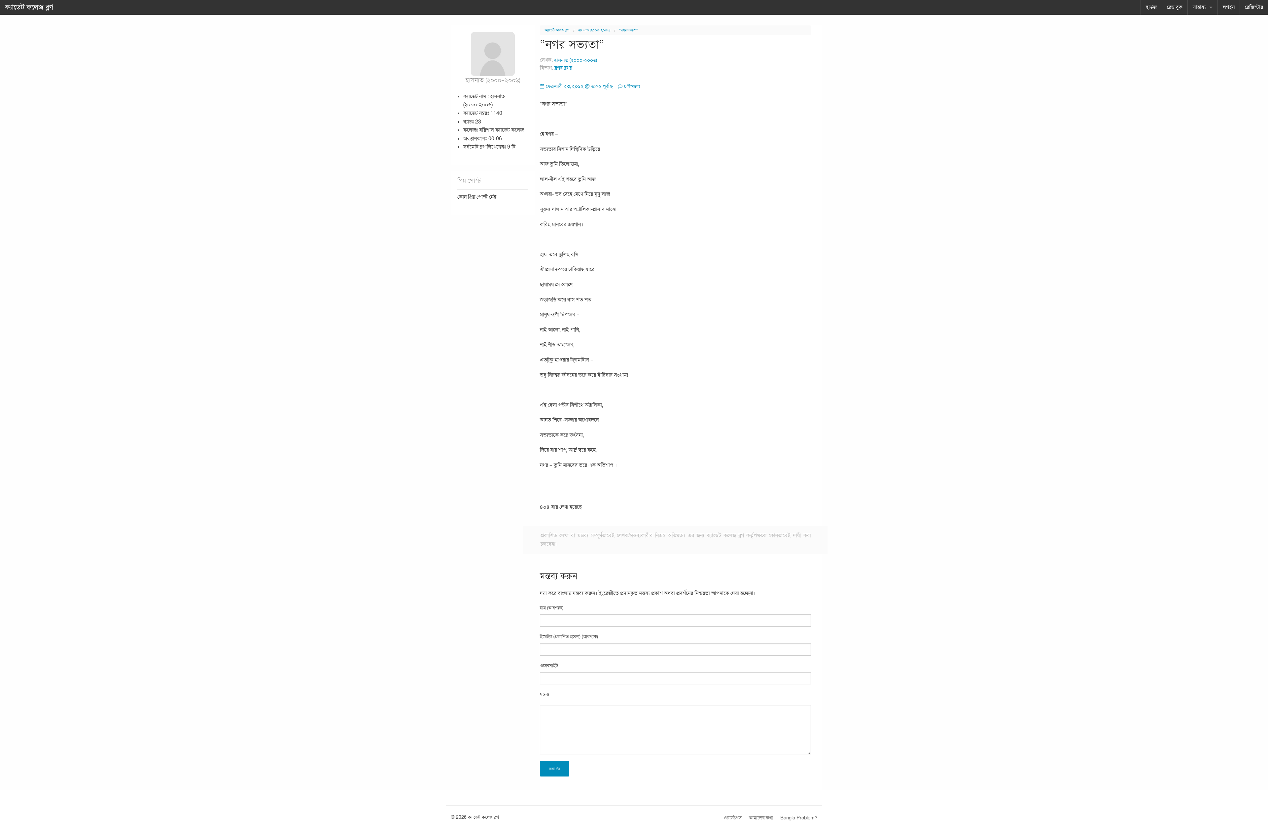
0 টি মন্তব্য (631, 86)
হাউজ (1151, 7)
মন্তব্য (544, 694)
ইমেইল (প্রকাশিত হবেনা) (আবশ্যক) (569, 637)
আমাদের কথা (761, 817)
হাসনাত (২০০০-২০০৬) (594, 30)
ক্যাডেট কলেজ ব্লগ (29, 7)
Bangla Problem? (798, 817)
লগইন (1229, 7)
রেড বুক (1174, 7)
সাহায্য (1199, 7)
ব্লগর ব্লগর (563, 68)
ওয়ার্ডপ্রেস (732, 817)
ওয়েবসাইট (549, 666)
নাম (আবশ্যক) (551, 608)
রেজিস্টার (1254, 7)
